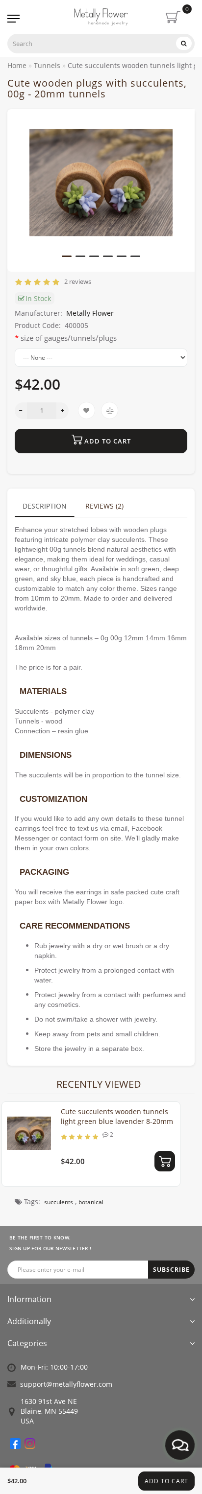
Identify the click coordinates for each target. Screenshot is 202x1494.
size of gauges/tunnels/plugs (69, 338)
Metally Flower (90, 313)
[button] (67, 256)
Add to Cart (166, 1481)
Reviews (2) (104, 506)
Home (16, 65)
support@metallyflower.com (66, 1384)
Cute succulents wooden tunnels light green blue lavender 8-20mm (117, 1116)
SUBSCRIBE (171, 1269)
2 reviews (76, 281)
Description (45, 506)
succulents (58, 1202)
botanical (90, 1202)
